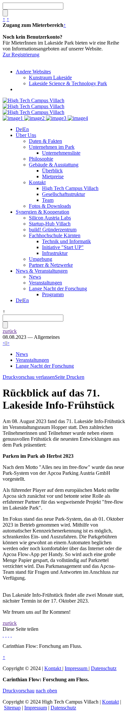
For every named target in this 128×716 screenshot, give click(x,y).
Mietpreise (53, 176)
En (26, 129)
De (19, 129)
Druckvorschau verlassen (29, 377)
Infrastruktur (55, 253)
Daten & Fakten (45, 141)
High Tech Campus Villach (70, 188)
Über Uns (26, 135)
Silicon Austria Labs (50, 218)
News (35, 277)
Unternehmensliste (61, 153)
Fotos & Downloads (50, 206)
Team (47, 200)
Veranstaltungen (45, 282)
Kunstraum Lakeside (50, 77)
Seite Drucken (69, 377)
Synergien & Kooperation (42, 212)
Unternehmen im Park (52, 147)
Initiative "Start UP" (63, 247)
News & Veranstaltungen (42, 271)
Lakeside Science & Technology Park (68, 83)
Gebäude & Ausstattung (53, 164)
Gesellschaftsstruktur (63, 194)
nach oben (46, 690)
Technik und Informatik (66, 241)
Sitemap (12, 707)
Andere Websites (33, 71)
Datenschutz (104, 668)
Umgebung (40, 259)
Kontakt (37, 182)
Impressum (77, 668)
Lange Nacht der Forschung (58, 288)
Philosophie (41, 159)
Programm (53, 294)
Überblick (52, 170)
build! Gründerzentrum (52, 229)
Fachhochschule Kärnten (54, 235)
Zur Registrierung (21, 54)
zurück (10, 331)
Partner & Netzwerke (51, 265)
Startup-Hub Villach (50, 223)
